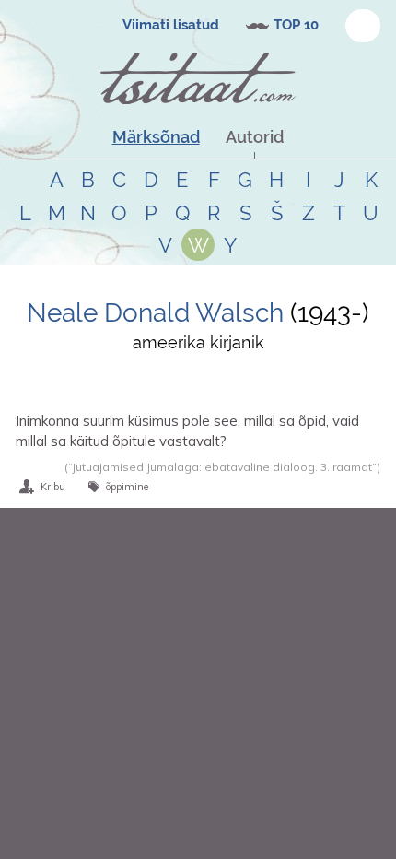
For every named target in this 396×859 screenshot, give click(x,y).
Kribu (53, 486)
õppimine (127, 486)
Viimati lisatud (170, 25)
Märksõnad (156, 137)
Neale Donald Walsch (155, 313)
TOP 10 (296, 25)
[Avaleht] (198, 78)
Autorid (255, 137)
